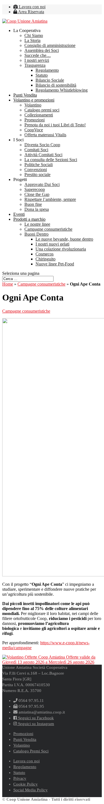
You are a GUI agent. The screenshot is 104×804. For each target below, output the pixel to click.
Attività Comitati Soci (43, 154)
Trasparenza (34, 65)
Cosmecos (44, 254)
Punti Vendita (25, 95)
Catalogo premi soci (41, 110)
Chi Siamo (33, 35)
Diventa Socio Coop (42, 144)
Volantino (32, 105)
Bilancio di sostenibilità (55, 85)
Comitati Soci (36, 149)
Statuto (41, 75)
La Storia (32, 40)
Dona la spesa (36, 209)
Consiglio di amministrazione (49, 45)
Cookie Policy (25, 784)
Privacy (19, 778)
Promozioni (34, 120)
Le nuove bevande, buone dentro (64, 239)
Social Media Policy (30, 790)
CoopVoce (33, 129)
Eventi (19, 214)
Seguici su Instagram (35, 724)
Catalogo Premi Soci (31, 751)
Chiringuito (45, 259)
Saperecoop (34, 189)
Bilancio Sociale (49, 80)
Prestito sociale (37, 174)
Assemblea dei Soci (41, 50)
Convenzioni (35, 169)
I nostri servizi (36, 60)
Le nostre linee (37, 224)
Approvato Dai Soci (42, 184)
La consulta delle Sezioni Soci (50, 159)
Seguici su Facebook (35, 718)
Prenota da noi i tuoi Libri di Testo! (55, 125)
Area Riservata (30, 11)
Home (7, 284)
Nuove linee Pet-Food (54, 264)
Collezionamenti (38, 115)
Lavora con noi (31, 6)
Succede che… (37, 55)
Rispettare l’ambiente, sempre (50, 199)
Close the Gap (36, 194)
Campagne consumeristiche (48, 229)
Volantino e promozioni (33, 100)
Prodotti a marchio (29, 219)
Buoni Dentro (36, 234)
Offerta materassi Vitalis (45, 134)
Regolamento (47, 70)
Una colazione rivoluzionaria (60, 249)
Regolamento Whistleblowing (61, 90)
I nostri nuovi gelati (52, 244)
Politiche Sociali (38, 164)
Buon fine (33, 204)
